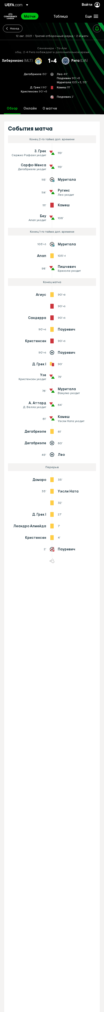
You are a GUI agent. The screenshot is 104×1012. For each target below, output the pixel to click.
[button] (90, 16)
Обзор (12, 108)
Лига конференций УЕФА (10, 16)
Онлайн (30, 108)
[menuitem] (34, 16)
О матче (50, 108)
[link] (30, 16)
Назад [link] (14, 28)
